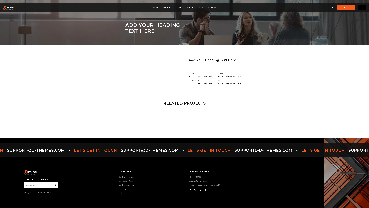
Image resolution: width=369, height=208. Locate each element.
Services (178, 8)
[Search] (333, 7)
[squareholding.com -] (8, 8)
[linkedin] (200, 190)
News (200, 8)
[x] (195, 190)
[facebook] (190, 190)
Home (155, 8)
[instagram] (205, 190)
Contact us (212, 8)
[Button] (362, 7)
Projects (190, 8)
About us (166, 8)
